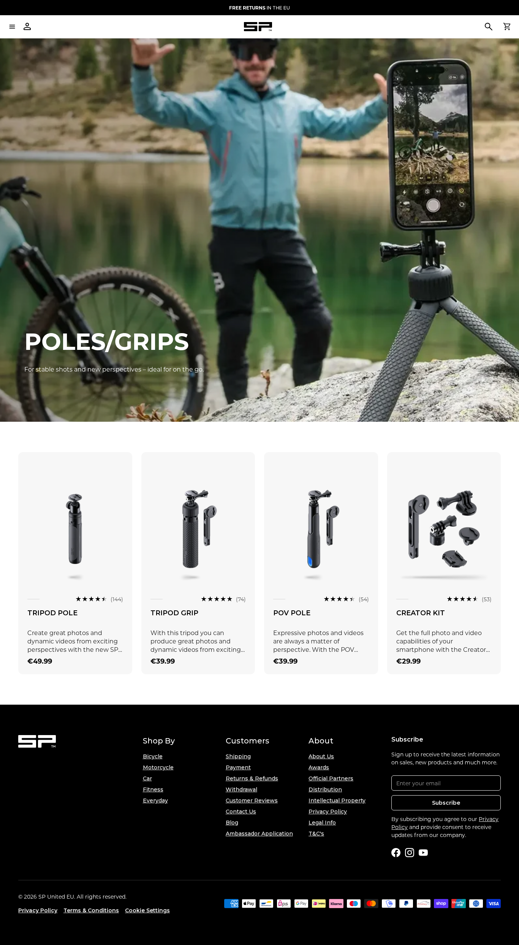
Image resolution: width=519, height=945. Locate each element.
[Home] (258, 27)
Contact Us (241, 811)
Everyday (155, 800)
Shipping (238, 756)
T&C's (316, 833)
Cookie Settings (147, 910)
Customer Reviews (252, 800)
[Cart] (506, 26)
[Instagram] (409, 852)
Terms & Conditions (91, 910)
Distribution (325, 789)
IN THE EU (259, 8)
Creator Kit (420, 613)
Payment (238, 767)
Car (147, 778)
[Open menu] (12, 26)
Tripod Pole (52, 613)
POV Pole (291, 613)
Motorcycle (158, 767)
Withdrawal (241, 789)
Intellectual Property (337, 800)
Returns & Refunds (252, 778)
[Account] (27, 26)
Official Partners (331, 778)
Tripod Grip (174, 613)
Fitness (153, 789)
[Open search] (488, 26)
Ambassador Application (259, 833)
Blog (232, 822)
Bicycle (153, 756)
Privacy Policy (328, 811)
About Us (321, 756)
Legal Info (322, 822)
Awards (319, 767)
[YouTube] (423, 852)
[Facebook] (395, 852)
